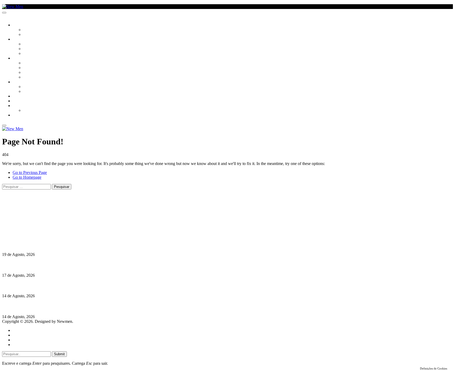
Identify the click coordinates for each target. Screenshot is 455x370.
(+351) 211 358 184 (38, 215)
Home (18, 330)
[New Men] (12, 6)
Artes (28, 44)
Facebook (29, 224)
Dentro (29, 87)
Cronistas (32, 30)
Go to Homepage (27, 177)
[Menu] (4, 12)
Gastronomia (25, 96)
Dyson (28, 63)
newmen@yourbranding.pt (43, 210)
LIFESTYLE (21, 58)
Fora (27, 92)
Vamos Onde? (24, 82)
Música (29, 54)
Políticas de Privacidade (37, 229)
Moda (28, 68)
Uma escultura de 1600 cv (25, 265)
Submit (59, 354)
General (19, 335)
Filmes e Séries (35, 49)
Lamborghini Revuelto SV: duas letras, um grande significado (57, 244)
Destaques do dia (27, 344)
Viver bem (32, 73)
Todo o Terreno (37, 111)
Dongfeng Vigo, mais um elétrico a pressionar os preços (51, 285)
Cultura (20, 39)
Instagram (29, 219)
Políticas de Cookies (34, 234)
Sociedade (22, 25)
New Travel (22, 115)
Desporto (21, 106)
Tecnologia (33, 77)
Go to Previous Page (30, 172)
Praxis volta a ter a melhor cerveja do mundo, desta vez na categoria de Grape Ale (75, 306)
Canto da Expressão (41, 35)
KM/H (17, 101)
